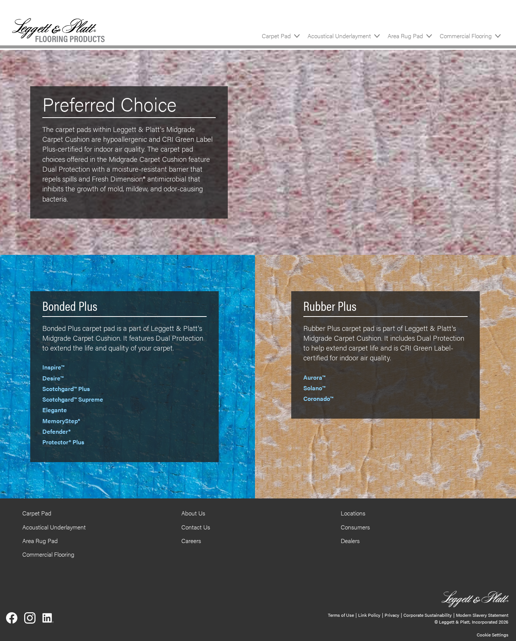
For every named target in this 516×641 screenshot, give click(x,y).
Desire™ (52, 378)
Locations (353, 513)
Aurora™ (314, 377)
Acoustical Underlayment (339, 35)
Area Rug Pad (405, 35)
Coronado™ (318, 398)
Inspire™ (53, 367)
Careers (191, 540)
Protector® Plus (63, 442)
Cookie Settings (492, 634)
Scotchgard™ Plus (66, 388)
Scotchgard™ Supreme (72, 399)
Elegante (54, 409)
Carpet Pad (276, 35)
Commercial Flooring (466, 35)
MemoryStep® (61, 420)
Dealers (350, 540)
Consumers (355, 527)
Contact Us (195, 527)
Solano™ (314, 387)
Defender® (56, 431)
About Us (193, 513)
